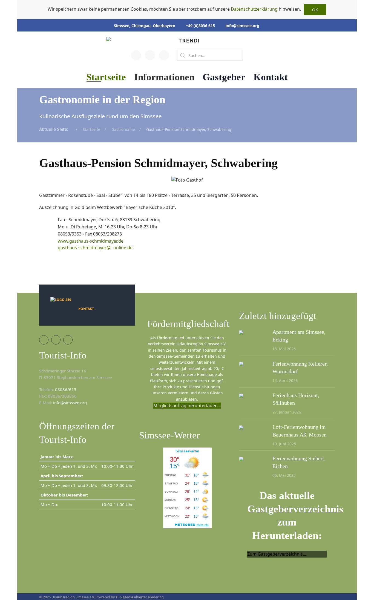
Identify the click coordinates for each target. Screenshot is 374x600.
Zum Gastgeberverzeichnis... (276, 554)
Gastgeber (224, 77)
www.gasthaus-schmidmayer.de (90, 241)
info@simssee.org (242, 25)
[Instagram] (164, 55)
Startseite (106, 77)
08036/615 (65, 389)
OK (315, 9)
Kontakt (271, 77)
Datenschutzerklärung (254, 9)
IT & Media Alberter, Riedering (140, 597)
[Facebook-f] (136, 55)
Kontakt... (87, 308)
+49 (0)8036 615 (200, 25)
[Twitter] (150, 55)
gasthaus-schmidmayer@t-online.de (95, 248)
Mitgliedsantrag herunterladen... (187, 406)
